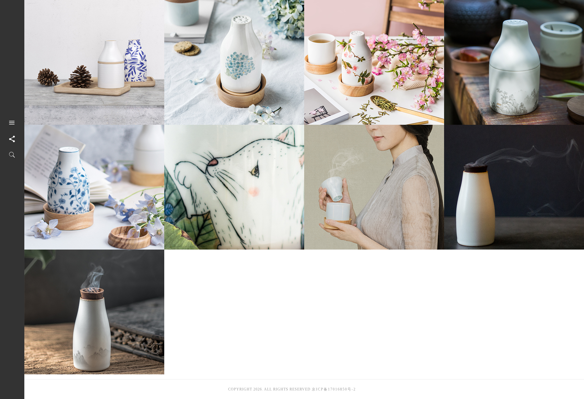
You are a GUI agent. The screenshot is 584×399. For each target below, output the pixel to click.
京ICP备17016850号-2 (334, 389)
